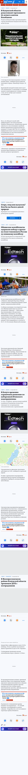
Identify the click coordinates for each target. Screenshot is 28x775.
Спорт (7, 224)
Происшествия (8, 576)
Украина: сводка (23, 4)
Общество (4, 144)
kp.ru (10, 53)
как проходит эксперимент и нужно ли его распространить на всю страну (13, 140)
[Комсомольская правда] (8, 2)
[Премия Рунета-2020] (13, 1)
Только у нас (9, 4)
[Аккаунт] (26, 1)
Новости (3, 4)
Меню (1, 1)
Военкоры (15, 4)
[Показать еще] (23, 57)
